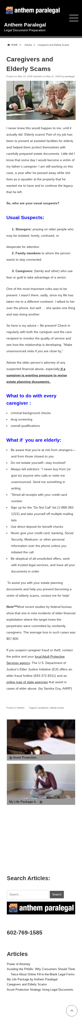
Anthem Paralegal (25, 25)
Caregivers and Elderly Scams (27, 984)
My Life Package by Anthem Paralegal (32, 979)
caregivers (43, 707)
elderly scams (57, 707)
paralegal (69, 76)
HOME (14, 45)
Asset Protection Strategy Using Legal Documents (40, 989)
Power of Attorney (18, 964)
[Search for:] (28, 894)
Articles (28, 45)
